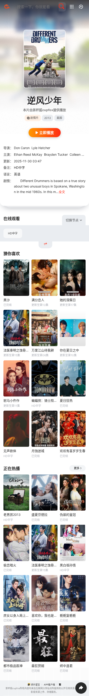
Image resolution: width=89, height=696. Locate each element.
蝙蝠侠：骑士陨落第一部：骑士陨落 (44, 400)
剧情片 (34, 118)
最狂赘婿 (37, 666)
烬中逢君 (66, 666)
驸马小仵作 (11, 400)
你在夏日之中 (69, 350)
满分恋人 (37, 300)
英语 (17, 174)
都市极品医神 (13, 666)
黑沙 (6, 300)
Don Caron (22, 148)
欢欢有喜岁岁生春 (72, 451)
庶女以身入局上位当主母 (16, 615)
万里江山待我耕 (42, 350)
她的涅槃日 (68, 300)
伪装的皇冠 (68, 515)
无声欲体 (9, 451)
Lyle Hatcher (40, 148)
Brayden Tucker (56, 154)
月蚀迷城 (37, 451)
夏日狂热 (66, 400)
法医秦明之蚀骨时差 (16, 350)
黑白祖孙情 (68, 565)
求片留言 (35, 684)
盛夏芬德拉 (39, 515)
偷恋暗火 (9, 565)
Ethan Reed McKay (28, 154)
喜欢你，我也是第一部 (44, 615)
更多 (76, 468)
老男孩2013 (12, 515)
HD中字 (13, 233)
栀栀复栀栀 (68, 615)
